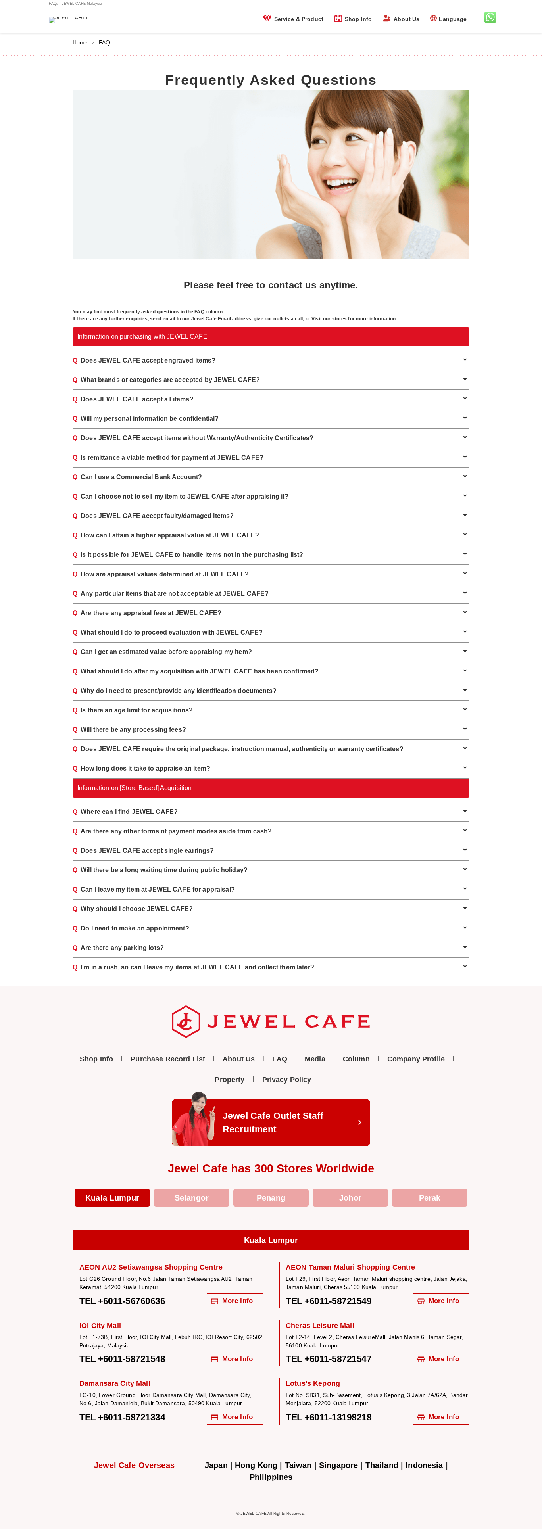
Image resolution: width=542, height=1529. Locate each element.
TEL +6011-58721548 (122, 1359)
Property (229, 1080)
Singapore (338, 1465)
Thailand (381, 1465)
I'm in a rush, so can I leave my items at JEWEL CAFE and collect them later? (193, 967)
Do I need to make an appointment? (131, 928)
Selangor (192, 1197)
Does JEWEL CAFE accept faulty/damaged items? (153, 515)
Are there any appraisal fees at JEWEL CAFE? (147, 613)
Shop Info (358, 19)
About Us (406, 19)
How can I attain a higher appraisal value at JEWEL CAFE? (166, 535)
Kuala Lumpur (112, 1197)
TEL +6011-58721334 (122, 1417)
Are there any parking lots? (118, 947)
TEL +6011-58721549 (328, 1301)
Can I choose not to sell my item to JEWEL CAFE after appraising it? (181, 496)
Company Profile (416, 1059)
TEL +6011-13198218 (328, 1417)
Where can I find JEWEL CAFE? (125, 811)
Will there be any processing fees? (129, 729)
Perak (430, 1197)
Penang (271, 1197)
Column (356, 1059)
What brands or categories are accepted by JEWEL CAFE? (166, 379)
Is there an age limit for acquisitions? (133, 710)
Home (80, 42)
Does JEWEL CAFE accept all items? (133, 399)
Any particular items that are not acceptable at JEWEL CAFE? (171, 593)
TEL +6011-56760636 (122, 1301)
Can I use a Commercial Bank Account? (137, 477)
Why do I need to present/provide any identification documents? (175, 690)
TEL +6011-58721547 (328, 1359)
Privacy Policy (286, 1080)
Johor (350, 1197)
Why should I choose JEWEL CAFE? (133, 909)
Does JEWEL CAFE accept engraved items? (144, 360)
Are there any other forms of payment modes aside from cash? (172, 831)
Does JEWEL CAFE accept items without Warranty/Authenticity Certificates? (193, 438)
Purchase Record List (168, 1059)
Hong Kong (256, 1465)
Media (315, 1059)
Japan (216, 1465)
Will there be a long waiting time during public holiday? (160, 870)
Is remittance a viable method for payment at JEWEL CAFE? (168, 457)
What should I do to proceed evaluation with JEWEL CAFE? (168, 632)
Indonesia (424, 1465)
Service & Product (298, 19)
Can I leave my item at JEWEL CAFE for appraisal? (154, 889)
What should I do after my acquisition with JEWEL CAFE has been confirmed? (196, 671)
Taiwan (298, 1465)
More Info (237, 1301)
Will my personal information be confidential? (146, 418)
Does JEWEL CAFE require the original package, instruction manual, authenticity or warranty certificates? (238, 749)
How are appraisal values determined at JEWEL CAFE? (161, 574)
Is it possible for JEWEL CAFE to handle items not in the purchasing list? (188, 554)
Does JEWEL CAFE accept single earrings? (143, 850)
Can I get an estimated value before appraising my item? (162, 651)
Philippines (271, 1477)
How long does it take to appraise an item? (141, 768)
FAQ (279, 1059)
